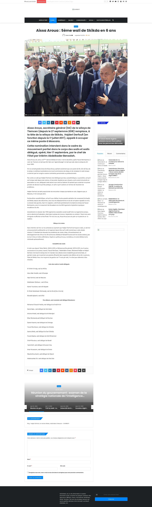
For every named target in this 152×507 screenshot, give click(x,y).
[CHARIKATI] (76, 9)
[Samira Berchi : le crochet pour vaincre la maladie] (102, 163)
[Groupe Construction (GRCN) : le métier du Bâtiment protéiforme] (102, 190)
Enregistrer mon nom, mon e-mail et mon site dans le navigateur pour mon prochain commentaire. (56, 472)
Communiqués (81, 20)
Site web (62, 466)
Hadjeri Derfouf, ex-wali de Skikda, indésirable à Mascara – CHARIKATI (50, 423)
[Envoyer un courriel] (72, 35)
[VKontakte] (65, 122)
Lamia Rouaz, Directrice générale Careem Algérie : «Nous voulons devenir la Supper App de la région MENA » (117, 172)
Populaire (100, 153)
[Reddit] (61, 122)
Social (91, 20)
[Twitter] (44, 122)
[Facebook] (40, 122)
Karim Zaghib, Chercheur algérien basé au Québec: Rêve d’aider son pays (117, 211)
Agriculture (43, 20)
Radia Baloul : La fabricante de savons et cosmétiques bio (116, 200)
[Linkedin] (48, 122)
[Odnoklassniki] (69, 122)
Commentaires (120, 153)
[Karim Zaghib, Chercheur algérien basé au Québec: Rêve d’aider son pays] (102, 214)
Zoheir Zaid (68, 35)
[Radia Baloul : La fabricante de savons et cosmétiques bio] (102, 202)
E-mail (29, 466)
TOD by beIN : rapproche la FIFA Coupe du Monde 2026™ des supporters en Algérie (59, 394)
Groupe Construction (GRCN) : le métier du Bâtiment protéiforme (116, 186)
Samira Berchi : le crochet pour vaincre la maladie (116, 161)
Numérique (61, 20)
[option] (59, 394)
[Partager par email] (78, 122)
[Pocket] (73, 122)
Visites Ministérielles (103, 20)
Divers (52, 20)
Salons (70, 20)
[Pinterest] (57, 122)
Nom (29, 459)
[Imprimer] (84, 370)
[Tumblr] (52, 122)
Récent (109, 153)
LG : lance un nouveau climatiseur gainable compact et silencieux (65, 1)
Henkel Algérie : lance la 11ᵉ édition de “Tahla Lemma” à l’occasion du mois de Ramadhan (110, 140)
